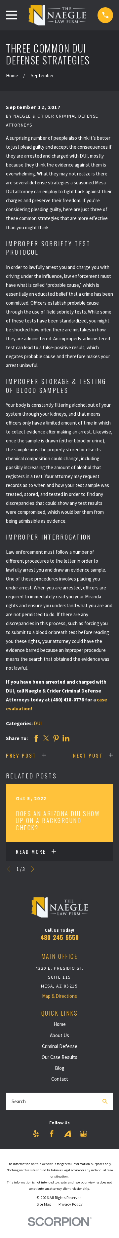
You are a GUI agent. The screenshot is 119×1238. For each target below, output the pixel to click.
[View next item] (32, 869)
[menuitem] (44, 1204)
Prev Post (21, 755)
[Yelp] (35, 1133)
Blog (59, 1068)
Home (60, 1024)
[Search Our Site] (104, 1101)
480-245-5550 (59, 937)
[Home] (57, 15)
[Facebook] (51, 1133)
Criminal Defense (59, 1046)
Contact (59, 1079)
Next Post (88, 755)
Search (19, 1101)
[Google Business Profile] (83, 1133)
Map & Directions (59, 996)
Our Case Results (59, 1057)
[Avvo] (67, 1133)
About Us (59, 1035)
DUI (38, 723)
